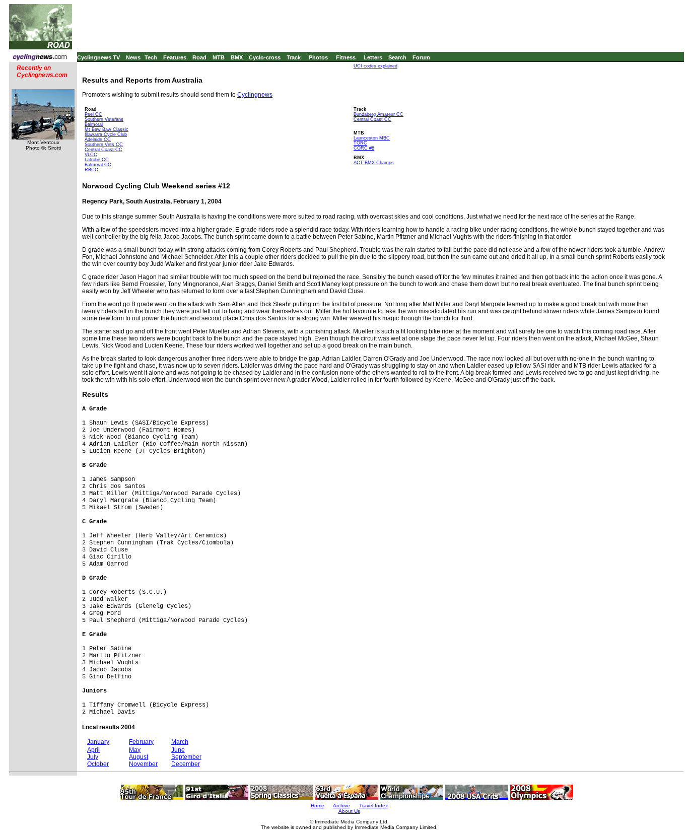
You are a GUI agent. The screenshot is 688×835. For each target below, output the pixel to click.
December (185, 764)
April (93, 749)
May (135, 749)
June (178, 749)
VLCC (91, 154)
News (133, 57)
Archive (341, 805)
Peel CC (93, 114)
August (138, 756)
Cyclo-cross (265, 57)
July (92, 756)
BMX (237, 57)
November (143, 764)
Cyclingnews (254, 94)
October (98, 764)
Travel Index (373, 805)
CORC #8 (364, 148)
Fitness (346, 57)
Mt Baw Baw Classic (106, 129)
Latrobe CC (97, 159)
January (98, 741)
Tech (151, 57)
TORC (360, 143)
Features (174, 57)
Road (199, 57)
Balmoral (94, 124)
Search (397, 57)
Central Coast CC (103, 149)
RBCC (91, 169)
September (186, 756)
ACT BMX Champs (374, 162)
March (179, 741)
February (141, 741)
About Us (349, 811)
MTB (219, 57)
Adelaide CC (98, 139)
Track (294, 57)
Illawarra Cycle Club (106, 134)
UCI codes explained (375, 65)
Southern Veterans (104, 119)
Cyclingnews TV (98, 57)
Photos (318, 57)
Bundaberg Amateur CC (378, 114)
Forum (421, 57)
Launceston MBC (372, 138)
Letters (373, 57)
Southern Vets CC (104, 144)
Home (317, 805)
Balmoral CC (98, 164)
